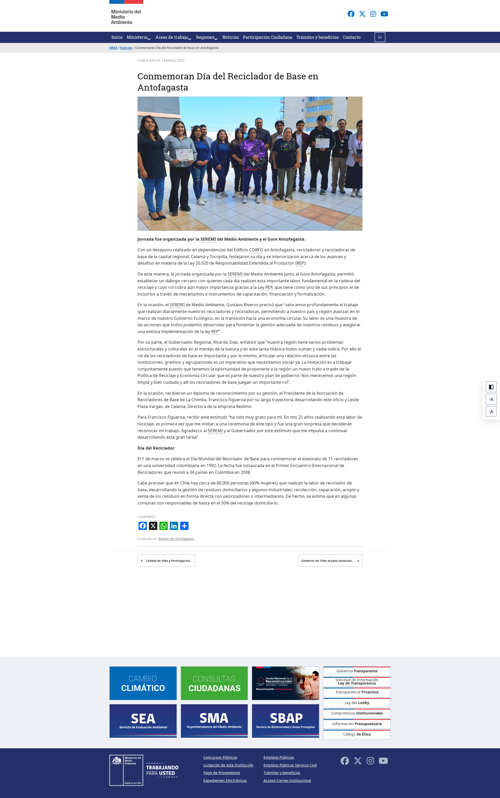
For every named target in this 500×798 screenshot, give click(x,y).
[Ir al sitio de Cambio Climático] (143, 682)
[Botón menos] (491, 399)
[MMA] (126, 16)
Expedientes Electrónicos (225, 780)
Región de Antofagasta (176, 538)
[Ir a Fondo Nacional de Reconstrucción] (285, 682)
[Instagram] (373, 13)
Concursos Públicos (220, 757)
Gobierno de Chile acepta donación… (330, 561)
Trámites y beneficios (282, 772)
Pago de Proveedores (221, 772)
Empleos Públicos (279, 757)
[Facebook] (351, 13)
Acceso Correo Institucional (287, 780)
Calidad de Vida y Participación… (166, 561)
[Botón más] (491, 411)
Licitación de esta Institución (228, 765)
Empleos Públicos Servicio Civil (290, 765)
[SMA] (214, 720)
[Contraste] (491, 386)
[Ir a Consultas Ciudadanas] (214, 682)
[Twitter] (362, 13)
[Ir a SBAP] (285, 720)
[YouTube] (384, 13)
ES (380, 37)
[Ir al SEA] (143, 720)
